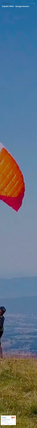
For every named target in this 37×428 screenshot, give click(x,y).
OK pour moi (13, 424)
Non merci (3, 424)
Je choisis (8, 424)
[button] (1, 427)
